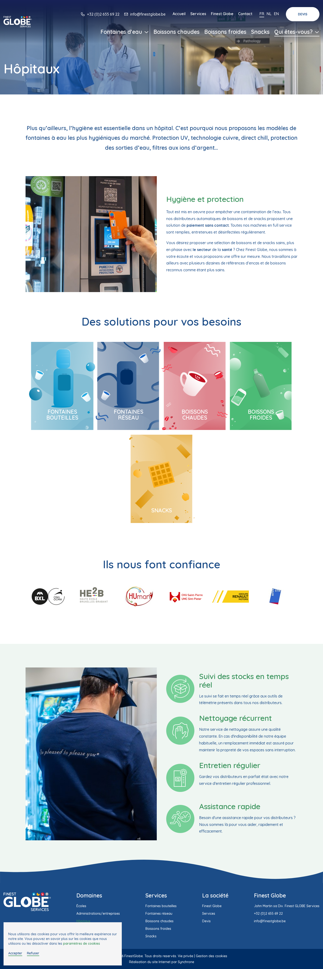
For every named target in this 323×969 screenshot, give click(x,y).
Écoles (81, 906)
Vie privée (185, 956)
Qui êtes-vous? (294, 31)
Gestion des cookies (211, 956)
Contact (245, 13)
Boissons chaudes (176, 31)
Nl (268, 13)
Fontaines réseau (128, 414)
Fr (261, 13)
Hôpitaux (83, 921)
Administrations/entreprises (98, 913)
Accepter (15, 953)
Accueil (179, 13)
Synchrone (186, 962)
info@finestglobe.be (148, 14)
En (276, 13)
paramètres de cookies (81, 943)
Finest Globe (222, 13)
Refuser (33, 953)
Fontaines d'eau (122, 31)
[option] (48, 596)
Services (198, 13)
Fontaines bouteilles (62, 414)
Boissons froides (225, 31)
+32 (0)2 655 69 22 (103, 14)
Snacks (260, 31)
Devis (302, 14)
